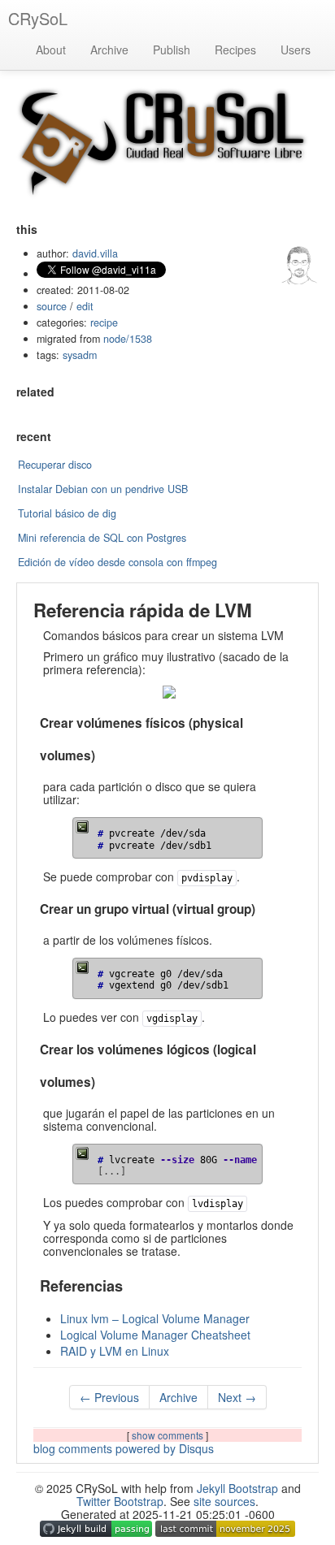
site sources (224, 1501)
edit (85, 306)
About (51, 49)
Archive (109, 49)
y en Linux (114, 1351)
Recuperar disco (55, 464)
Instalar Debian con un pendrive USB (103, 489)
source (52, 306)
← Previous (109, 1397)
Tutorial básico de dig (67, 513)
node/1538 (127, 338)
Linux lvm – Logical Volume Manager (155, 1318)
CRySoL (37, 18)
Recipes (235, 49)
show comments (169, 1435)
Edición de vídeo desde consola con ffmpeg (117, 562)
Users (296, 49)
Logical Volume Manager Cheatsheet (155, 1334)
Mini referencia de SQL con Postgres (102, 537)
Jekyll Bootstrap (237, 1488)
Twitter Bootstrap (119, 1501)
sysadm (80, 355)
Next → (237, 1397)
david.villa (95, 253)
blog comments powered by (123, 1448)
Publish (171, 49)
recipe (104, 322)
